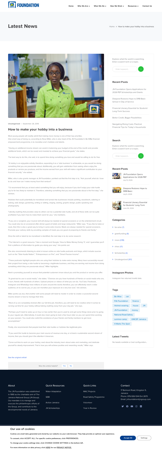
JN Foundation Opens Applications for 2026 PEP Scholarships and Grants (129, 90)
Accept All (128, 438)
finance (136, 301)
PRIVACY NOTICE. (64, 447)
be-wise (118, 227)
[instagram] (136, 406)
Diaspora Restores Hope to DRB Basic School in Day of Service (129, 100)
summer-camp (120, 319)
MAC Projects (89, 391)
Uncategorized (14, 124)
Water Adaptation (53, 391)
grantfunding (120, 234)
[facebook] (127, 406)
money (135, 310)
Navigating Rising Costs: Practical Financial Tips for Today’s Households (129, 125)
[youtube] (132, 406)
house (135, 305)
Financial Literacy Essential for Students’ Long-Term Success (130, 109)
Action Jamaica (52, 402)
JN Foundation (120, 310)
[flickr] (141, 406)
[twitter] (123, 406)
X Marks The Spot (122, 324)
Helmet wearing (121, 305)
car (127, 296)
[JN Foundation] (24, 5)
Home (112, 26)
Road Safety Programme (94, 397)
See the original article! (17, 357)
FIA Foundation (121, 301)
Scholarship (120, 253)
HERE (48, 447)
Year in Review (90, 408)
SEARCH (141, 69)
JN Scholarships (53, 408)
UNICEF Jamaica (138, 319)
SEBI (48, 397)
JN (144, 305)
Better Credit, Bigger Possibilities (126, 118)
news (117, 240)
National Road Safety (123, 315)
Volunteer (87, 402)
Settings (144, 438)
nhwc (117, 246)
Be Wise (118, 296)
